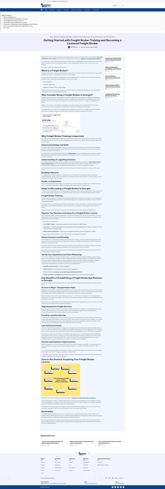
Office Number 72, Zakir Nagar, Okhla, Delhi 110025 (53, 483)
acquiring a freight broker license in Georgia (83, 398)
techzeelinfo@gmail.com (60, 1)
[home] (41, 9)
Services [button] (66, 9)
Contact (43, 467)
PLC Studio (57, 462)
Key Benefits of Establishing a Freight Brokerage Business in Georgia (20, 24)
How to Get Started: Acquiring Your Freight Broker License (18, 26)
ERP (109, 478)
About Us (52, 9)
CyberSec (85, 467)
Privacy (42, 470)
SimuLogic (57, 465)
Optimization (86, 470)
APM (116, 478)
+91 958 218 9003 (119, 483)
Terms (42, 473)
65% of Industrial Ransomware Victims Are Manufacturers (112, 77)
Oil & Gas (99, 462)
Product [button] (59, 9)
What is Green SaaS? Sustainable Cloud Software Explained (113, 68)
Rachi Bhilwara (74, 47)
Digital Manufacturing (102, 465)
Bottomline (6, 27)
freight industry (72, 153)
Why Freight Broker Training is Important (14, 20)
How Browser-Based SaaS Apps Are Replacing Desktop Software (113, 59)
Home (46, 9)
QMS (113, 478)
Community (96, 9)
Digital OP (85, 465)
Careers (43, 465)
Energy (71, 470)
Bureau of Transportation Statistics (91, 58)
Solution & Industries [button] (76, 9)
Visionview (57, 470)
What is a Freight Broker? (10, 17)
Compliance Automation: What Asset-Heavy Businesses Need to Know (112, 95)
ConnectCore (58, 467)
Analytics (120, 478)
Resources (57, 37)
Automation (86, 462)
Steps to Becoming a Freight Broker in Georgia (15, 22)
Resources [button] (87, 9)
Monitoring (72, 467)
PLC (106, 478)
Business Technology (66, 37)
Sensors (71, 462)
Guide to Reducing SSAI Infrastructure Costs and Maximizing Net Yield (112, 86)
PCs (70, 465)
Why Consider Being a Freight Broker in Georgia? (16, 19)
